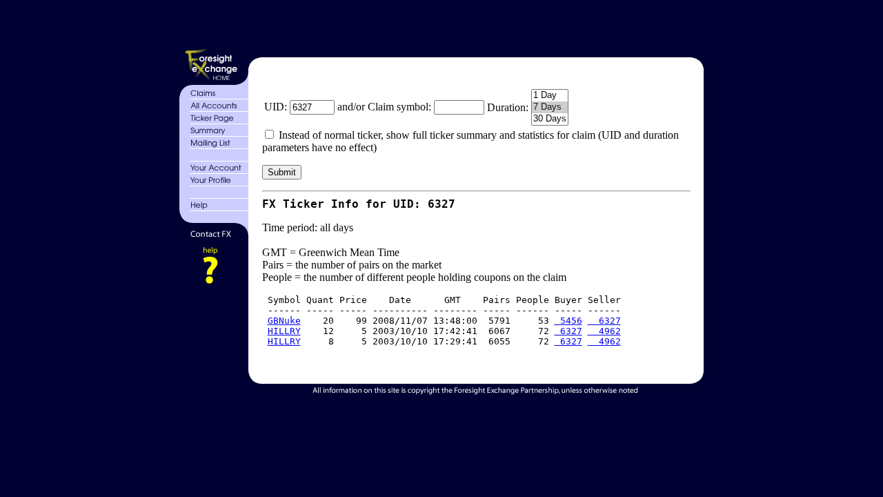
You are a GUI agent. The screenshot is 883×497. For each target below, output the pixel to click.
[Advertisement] (474, 26)
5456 (568, 320)
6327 (604, 320)
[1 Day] (550, 95)
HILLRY (284, 331)
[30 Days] (550, 119)
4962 (604, 331)
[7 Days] (550, 107)
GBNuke (284, 320)
